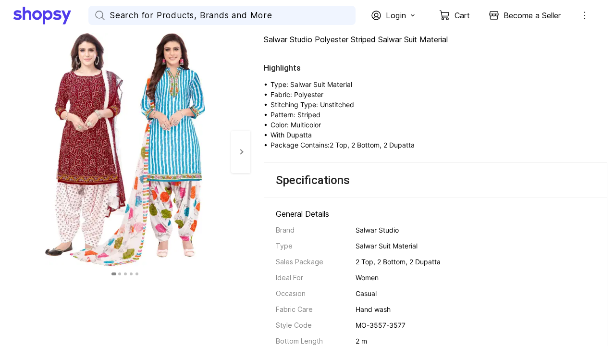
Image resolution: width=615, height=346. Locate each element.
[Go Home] (50, 15)
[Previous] (9, 152)
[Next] (240, 152)
